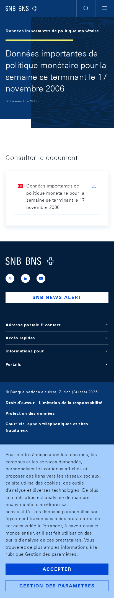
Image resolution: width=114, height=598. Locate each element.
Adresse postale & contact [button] (33, 324)
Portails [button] (13, 364)
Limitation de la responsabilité (70, 402)
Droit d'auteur (20, 402)
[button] (86, 8)
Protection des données (30, 413)
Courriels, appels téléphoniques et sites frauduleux (47, 427)
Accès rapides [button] (20, 337)
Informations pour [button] (25, 351)
